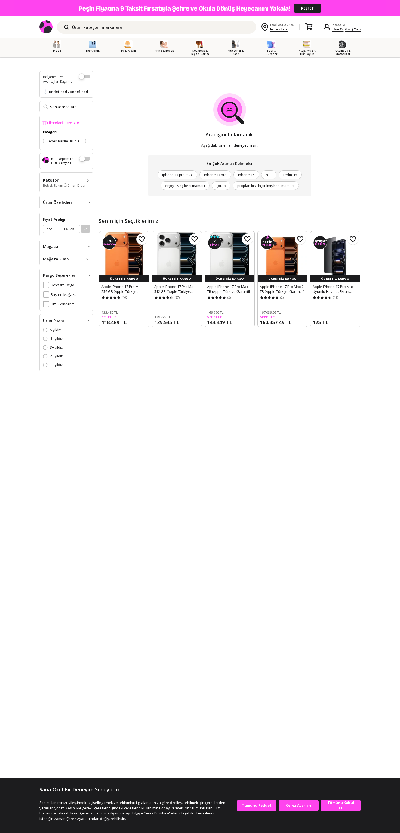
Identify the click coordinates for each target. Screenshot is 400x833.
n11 (269, 174)
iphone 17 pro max (177, 174)
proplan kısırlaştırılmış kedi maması (265, 185)
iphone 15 (246, 174)
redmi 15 (290, 174)
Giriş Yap (353, 29)
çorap (221, 185)
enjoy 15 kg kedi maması (185, 185)
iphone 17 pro (215, 174)
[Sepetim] (309, 27)
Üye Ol (338, 29)
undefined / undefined (68, 91)
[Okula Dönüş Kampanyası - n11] (200, 8)
